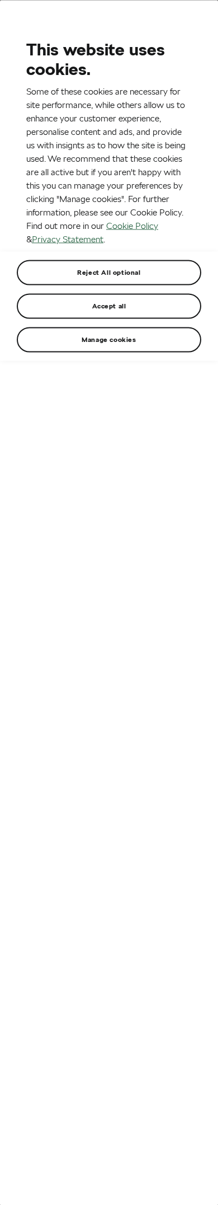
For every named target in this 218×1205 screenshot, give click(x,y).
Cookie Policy (132, 225)
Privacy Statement (67, 238)
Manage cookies (109, 339)
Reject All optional (108, 272)
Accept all (109, 305)
